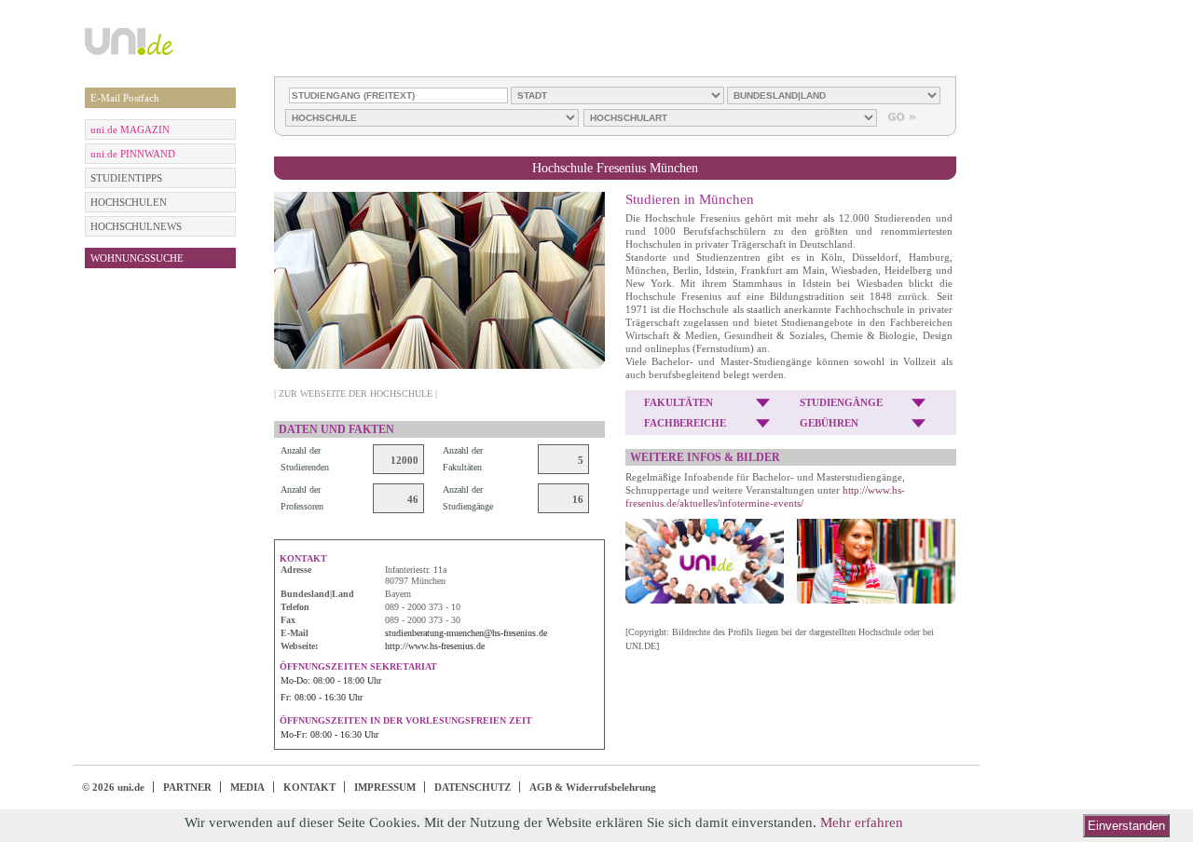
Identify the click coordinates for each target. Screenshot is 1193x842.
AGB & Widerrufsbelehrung (592, 787)
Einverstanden (1126, 826)
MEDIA (247, 787)
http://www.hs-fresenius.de (435, 646)
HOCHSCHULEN (128, 202)
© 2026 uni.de (113, 787)
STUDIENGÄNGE (841, 402)
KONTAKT (309, 787)
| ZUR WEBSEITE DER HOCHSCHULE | (355, 393)
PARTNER (187, 787)
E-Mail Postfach (124, 97)
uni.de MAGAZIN (130, 129)
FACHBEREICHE (685, 422)
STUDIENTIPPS (126, 177)
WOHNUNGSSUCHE (137, 258)
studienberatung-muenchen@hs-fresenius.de (466, 633)
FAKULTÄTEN (678, 402)
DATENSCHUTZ (472, 787)
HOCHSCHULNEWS (136, 226)
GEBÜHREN (829, 422)
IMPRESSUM (385, 787)
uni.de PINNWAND (132, 153)
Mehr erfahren (861, 822)
